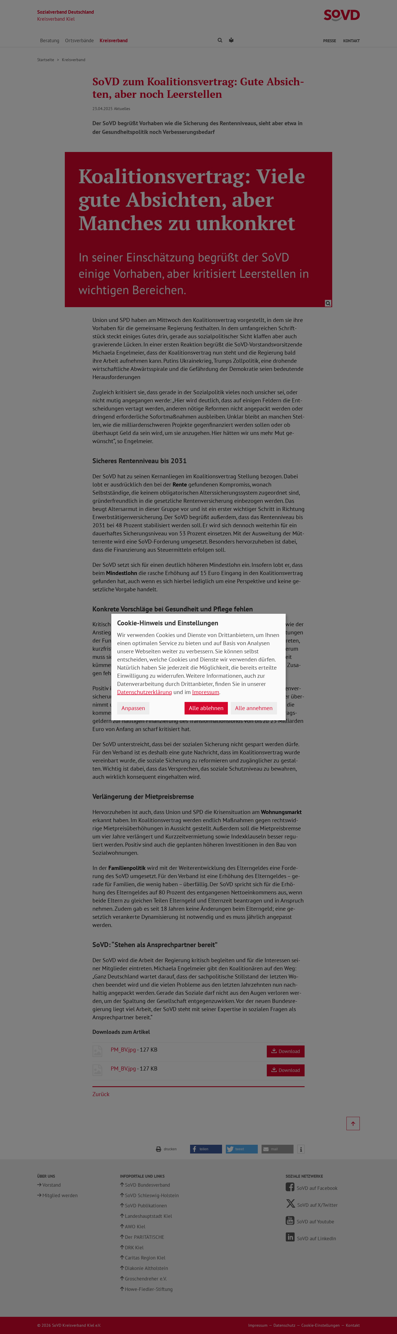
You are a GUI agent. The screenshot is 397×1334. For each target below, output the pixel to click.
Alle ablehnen (206, 708)
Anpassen (133, 708)
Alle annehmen (254, 708)
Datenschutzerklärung (144, 692)
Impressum (205, 692)
